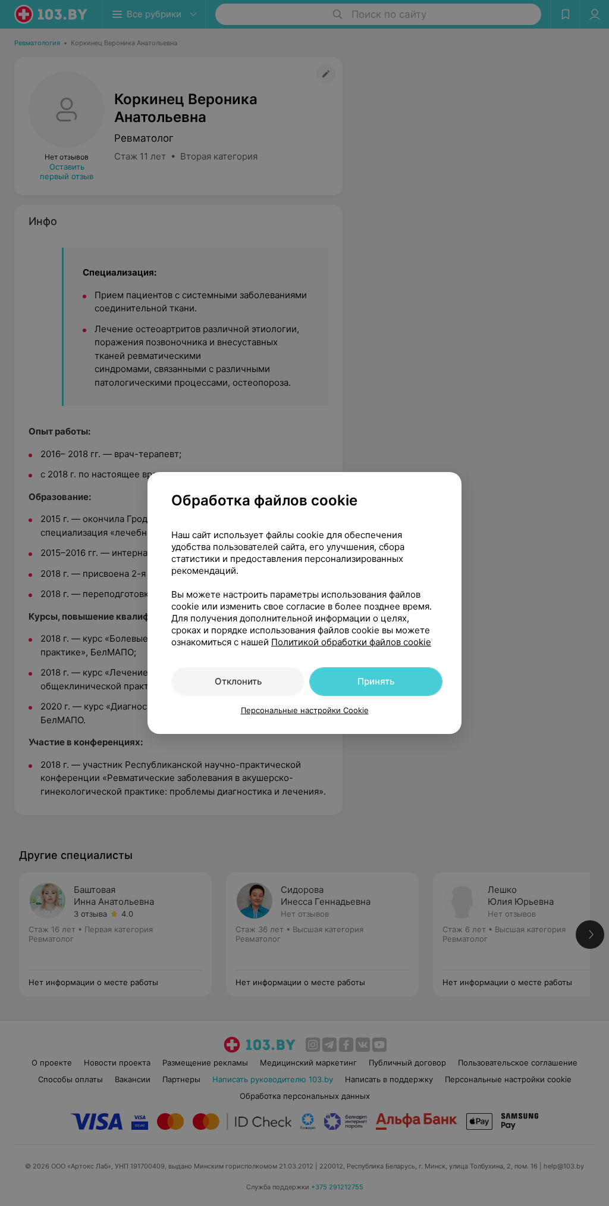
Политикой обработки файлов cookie (351, 642)
